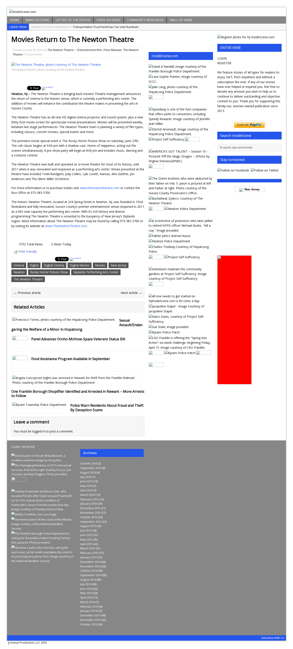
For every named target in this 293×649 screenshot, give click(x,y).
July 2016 (85, 477)
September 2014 (90, 575)
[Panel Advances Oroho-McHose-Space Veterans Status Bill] (19, 345)
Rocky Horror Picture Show (49, 272)
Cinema (19, 265)
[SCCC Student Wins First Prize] (180, 81)
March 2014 (87, 602)
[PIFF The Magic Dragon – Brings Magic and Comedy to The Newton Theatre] (180, 161)
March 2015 (87, 548)
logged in (38, 431)
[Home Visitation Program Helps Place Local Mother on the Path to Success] (180, 321)
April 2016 (86, 490)
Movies (100, 265)
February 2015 (89, 553)
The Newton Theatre (60, 50)
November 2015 (90, 513)
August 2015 (88, 526)
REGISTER (224, 63)
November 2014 (90, 566)
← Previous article (27, 292)
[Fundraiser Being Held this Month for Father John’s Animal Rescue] (169, 236)
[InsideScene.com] (146, 11)
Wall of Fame (181, 20)
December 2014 (90, 562)
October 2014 (88, 571)
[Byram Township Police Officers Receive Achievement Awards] (164, 332)
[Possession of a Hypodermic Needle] (180, 251)
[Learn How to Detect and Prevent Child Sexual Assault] (166, 139)
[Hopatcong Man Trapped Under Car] (156, 372)
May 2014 (86, 593)
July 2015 (85, 530)
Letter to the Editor (73, 20)
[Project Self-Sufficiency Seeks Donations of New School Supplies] (182, 257)
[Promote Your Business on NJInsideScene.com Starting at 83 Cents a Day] (180, 301)
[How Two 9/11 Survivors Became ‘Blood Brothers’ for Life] (42, 509)
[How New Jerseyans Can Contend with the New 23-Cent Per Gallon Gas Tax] (180, 124)
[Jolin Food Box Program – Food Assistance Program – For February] (156, 359)
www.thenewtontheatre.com (99, 188)
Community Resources (145, 20)
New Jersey (118, 265)
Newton (19, 272)
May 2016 (86, 486)
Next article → (131, 292)
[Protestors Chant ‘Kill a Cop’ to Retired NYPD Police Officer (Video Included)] (180, 230)
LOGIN (222, 58)
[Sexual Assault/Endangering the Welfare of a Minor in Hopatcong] (63, 320)
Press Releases (109, 20)
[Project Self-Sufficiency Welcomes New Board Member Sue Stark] (169, 327)
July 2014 (85, 584)
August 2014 (88, 580)
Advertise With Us (272, 638)
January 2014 (88, 611)
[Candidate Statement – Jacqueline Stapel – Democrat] (180, 311)
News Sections (37, 20)
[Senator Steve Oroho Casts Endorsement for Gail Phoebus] (156, 215)
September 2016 (90, 468)
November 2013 (90, 620)
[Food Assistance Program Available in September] (19, 364)
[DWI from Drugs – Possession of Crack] (180, 92)
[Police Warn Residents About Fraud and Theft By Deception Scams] (39, 405)
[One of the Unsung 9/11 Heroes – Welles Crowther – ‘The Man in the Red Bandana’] (34, 514)
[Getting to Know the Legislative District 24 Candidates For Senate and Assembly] (156, 173)
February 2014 (89, 606)
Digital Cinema (54, 265)
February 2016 (89, 499)
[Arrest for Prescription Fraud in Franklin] (192, 146)
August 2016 (88, 472)
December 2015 (90, 508)
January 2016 (88, 503)
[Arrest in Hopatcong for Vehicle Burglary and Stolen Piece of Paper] (180, 134)
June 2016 (86, 481)
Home (14, 20)
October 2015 (88, 517)
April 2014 (86, 597)
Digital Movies (79, 265)
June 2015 (86, 535)
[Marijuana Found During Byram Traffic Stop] (179, 353)
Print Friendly (28, 251)
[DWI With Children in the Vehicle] (180, 71)
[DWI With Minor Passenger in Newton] (185, 209)
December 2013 (90, 615)
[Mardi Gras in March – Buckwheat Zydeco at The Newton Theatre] (180, 203)
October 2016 (88, 463)
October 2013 (88, 624)
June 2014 (86, 589)
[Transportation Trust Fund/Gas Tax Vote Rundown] (42, 460)
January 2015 (88, 557)
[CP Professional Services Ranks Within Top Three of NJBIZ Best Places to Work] (42, 474)
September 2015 (90, 522)
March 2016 (87, 495)
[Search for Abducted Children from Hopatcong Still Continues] (180, 193)
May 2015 (86, 539)
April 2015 (86, 544)
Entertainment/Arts (89, 50)
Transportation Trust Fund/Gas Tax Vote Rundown (85, 27)
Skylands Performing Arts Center (95, 272)
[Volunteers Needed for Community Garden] (180, 278)
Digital (34, 265)
